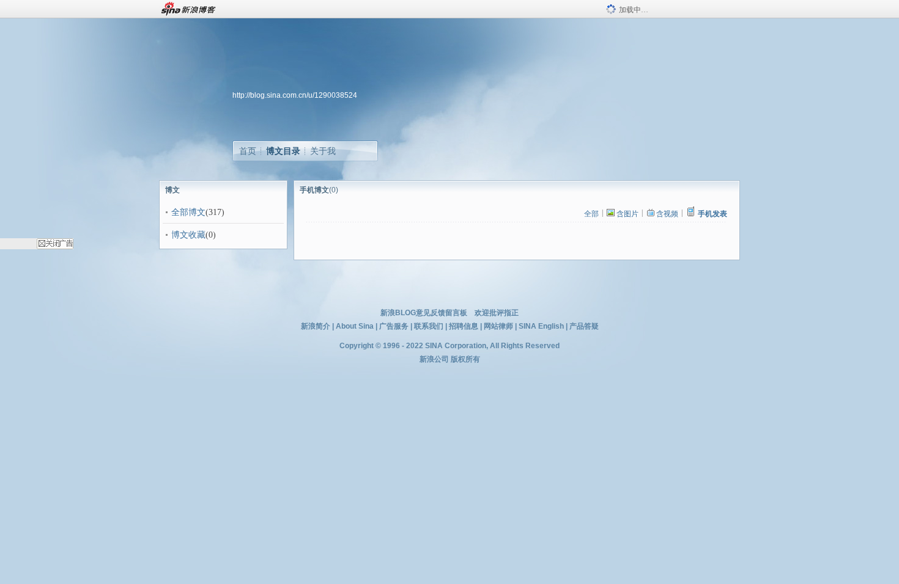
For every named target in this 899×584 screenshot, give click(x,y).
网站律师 (498, 326)
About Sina (355, 326)
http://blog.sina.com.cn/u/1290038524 (294, 95)
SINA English (541, 326)
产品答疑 (584, 326)
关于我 (323, 151)
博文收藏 (188, 234)
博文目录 (283, 151)
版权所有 (465, 359)
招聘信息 (463, 326)
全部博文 (188, 212)
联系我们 (428, 326)
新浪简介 (315, 326)
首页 (247, 151)
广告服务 (394, 326)
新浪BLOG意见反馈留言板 (423, 312)
